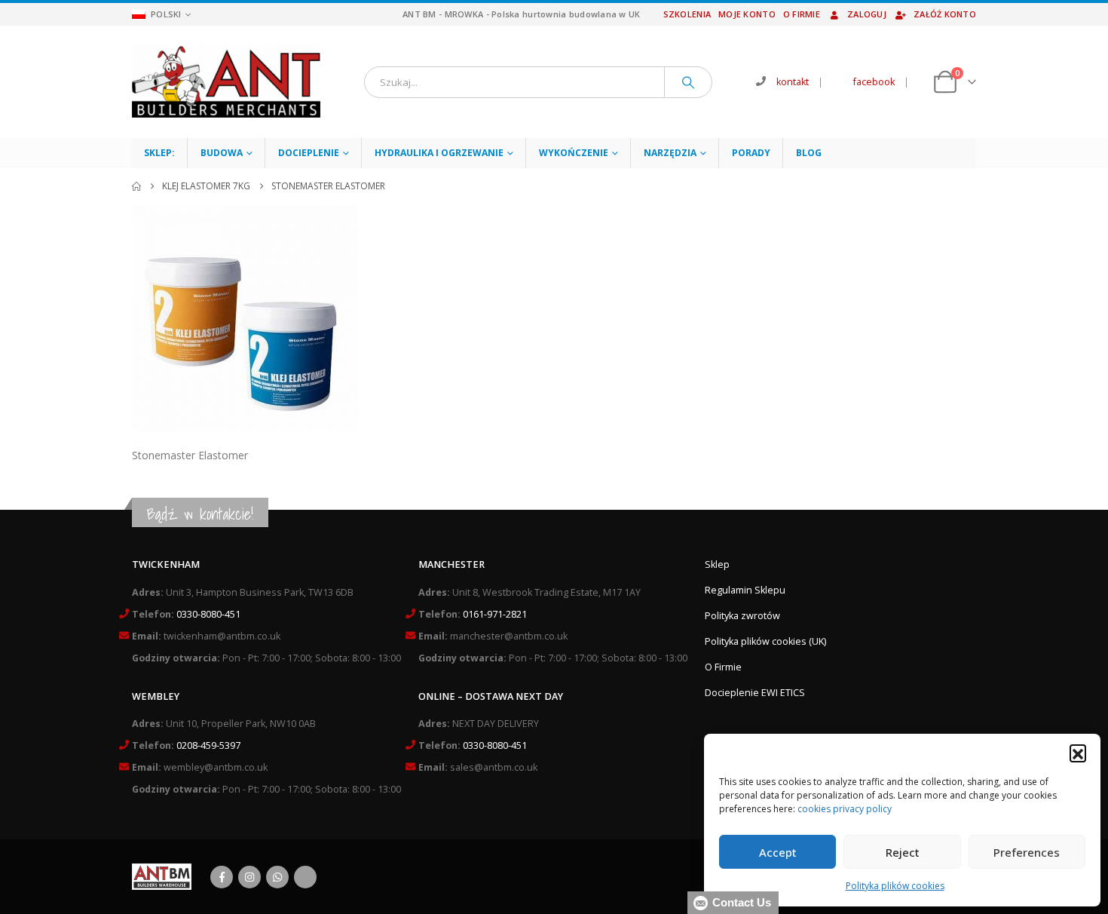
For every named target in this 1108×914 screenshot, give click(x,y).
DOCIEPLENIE (308, 152)
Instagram (249, 877)
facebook (874, 81)
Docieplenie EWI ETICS (755, 692)
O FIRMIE (801, 14)
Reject (903, 852)
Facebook (221, 877)
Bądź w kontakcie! (200, 513)
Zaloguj (866, 14)
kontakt (792, 81)
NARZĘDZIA (670, 152)
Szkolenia (687, 14)
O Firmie (723, 667)
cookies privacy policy (844, 808)
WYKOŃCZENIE (573, 152)
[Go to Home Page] (136, 186)
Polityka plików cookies (895, 885)
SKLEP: (159, 152)
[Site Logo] (226, 82)
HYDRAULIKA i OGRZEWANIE (439, 152)
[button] (1077, 752)
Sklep (717, 564)
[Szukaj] (688, 82)
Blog (809, 152)
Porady (751, 152)
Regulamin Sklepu (745, 590)
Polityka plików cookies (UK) (765, 641)
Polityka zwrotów (742, 615)
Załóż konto (945, 14)
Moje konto (747, 14)
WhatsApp (277, 877)
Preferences (1026, 852)
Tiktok (305, 877)
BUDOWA (221, 152)
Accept (778, 852)
